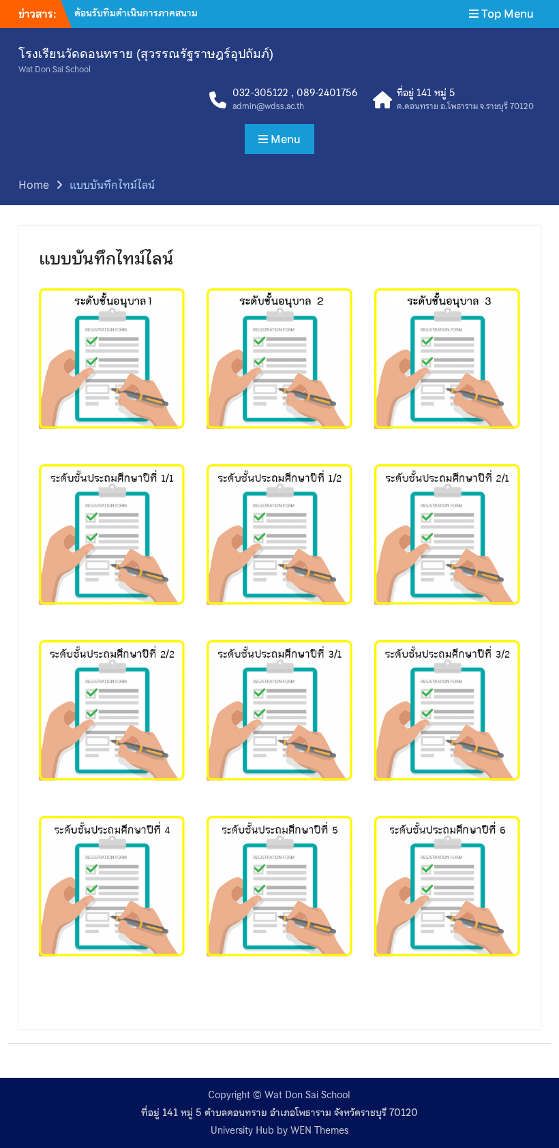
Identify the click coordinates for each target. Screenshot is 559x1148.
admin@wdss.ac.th (268, 106)
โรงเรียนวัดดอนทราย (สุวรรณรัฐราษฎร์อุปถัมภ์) (145, 54)
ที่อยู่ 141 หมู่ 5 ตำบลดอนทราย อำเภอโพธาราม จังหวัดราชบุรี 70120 (279, 1113)
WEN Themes (319, 1130)
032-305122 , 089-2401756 (294, 93)
